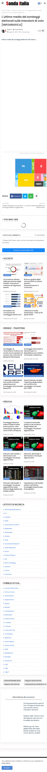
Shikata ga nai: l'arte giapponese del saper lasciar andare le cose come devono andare (32, 729)
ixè (6, 559)
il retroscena (9, 619)
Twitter (25, 196)
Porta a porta (9, 592)
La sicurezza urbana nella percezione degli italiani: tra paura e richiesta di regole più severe (12, 283)
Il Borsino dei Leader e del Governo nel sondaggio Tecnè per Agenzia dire (12, 457)
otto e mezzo (9, 642)
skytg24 (8, 657)
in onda (7, 626)
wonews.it (30, 697)
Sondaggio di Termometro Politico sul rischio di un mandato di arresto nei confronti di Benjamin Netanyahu (13, 353)
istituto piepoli (10, 555)
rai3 (6, 649)
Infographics (41, 153)
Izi (5, 513)
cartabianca (9, 611)
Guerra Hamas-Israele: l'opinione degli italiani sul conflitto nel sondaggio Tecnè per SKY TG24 (33, 384)
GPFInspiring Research (13, 509)
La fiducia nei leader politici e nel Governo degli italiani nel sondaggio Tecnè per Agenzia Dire (32, 427)
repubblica (9, 653)
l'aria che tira (10, 630)
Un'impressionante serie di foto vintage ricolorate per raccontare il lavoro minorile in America (34, 706)
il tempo (8, 622)
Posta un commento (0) (23, 250)
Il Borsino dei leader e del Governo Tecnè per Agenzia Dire (33, 456)
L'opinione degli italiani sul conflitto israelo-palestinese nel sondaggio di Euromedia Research (13, 384)
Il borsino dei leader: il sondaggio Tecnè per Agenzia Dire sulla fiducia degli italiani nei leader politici (12, 487)
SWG (6, 521)
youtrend (8, 574)
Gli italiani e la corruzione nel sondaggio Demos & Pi (12, 313)
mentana (8, 638)
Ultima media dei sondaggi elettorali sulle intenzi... (19, 39)
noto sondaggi (10, 563)
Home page (6, 10)
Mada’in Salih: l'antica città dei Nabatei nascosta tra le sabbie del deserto (34, 718)
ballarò (7, 607)
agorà (7, 603)
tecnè (7, 570)
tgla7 (7, 672)
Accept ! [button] (7, 768)
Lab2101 (7, 517)
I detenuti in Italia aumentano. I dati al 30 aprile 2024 (33, 313)
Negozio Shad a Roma (33, 681)
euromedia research (12, 544)
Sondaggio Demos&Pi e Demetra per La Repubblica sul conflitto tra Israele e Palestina (33, 352)
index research (10, 548)
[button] (45, 3)
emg (6, 540)
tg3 (6, 664)
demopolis (8, 532)
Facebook (17, 196)
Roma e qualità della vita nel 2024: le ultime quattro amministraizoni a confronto (33, 283)
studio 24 (8, 661)
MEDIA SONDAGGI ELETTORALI (28, 153)
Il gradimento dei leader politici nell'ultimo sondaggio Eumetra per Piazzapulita (33, 486)
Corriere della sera (11, 588)
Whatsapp (30, 196)
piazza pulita (9, 645)
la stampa (9, 634)
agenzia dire (9, 600)
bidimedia (8, 529)
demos (7, 536)
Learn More (6, 763)
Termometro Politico (12, 525)
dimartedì (8, 615)
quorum (7, 567)
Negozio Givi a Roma (12, 684)
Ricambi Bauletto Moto (13, 681)
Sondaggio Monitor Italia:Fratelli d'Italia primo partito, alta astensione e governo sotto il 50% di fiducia (12, 427)
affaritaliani (9, 596)
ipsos (7, 551)
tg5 (6, 668)
